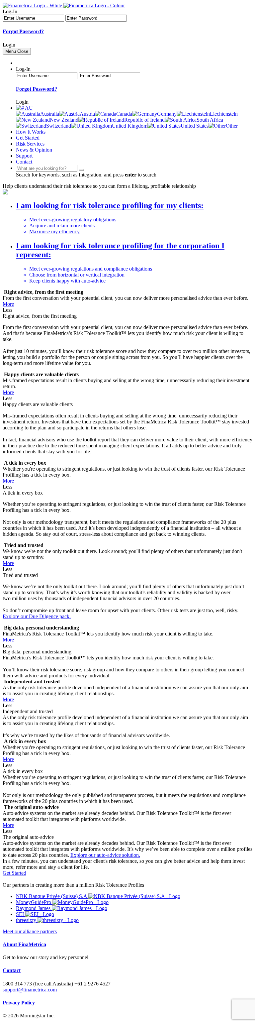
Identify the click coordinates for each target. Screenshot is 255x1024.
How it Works (30, 132)
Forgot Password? (23, 31)
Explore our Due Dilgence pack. (37, 616)
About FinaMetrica (24, 944)
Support (24, 156)
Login (9, 45)
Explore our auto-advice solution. (105, 855)
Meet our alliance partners (30, 931)
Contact (24, 162)
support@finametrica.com (30, 989)
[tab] (134, 218)
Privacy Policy (19, 1002)
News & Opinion (34, 150)
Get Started (28, 138)
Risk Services (30, 144)
